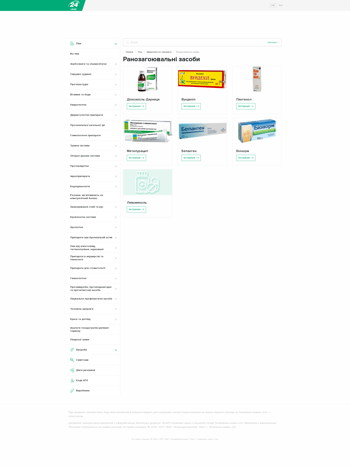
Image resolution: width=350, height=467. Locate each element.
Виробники (83, 390)
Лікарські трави (79, 339)
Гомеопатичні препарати (85, 135)
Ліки (140, 52)
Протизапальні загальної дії (87, 125)
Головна (129, 52)
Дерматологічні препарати (159, 52)
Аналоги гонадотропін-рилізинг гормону (89, 329)
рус (281, 5)
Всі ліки (74, 53)
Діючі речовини (85, 370)
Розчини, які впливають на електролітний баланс (86, 197)
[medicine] (74, 5)
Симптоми (82, 359)
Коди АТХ (82, 380)
